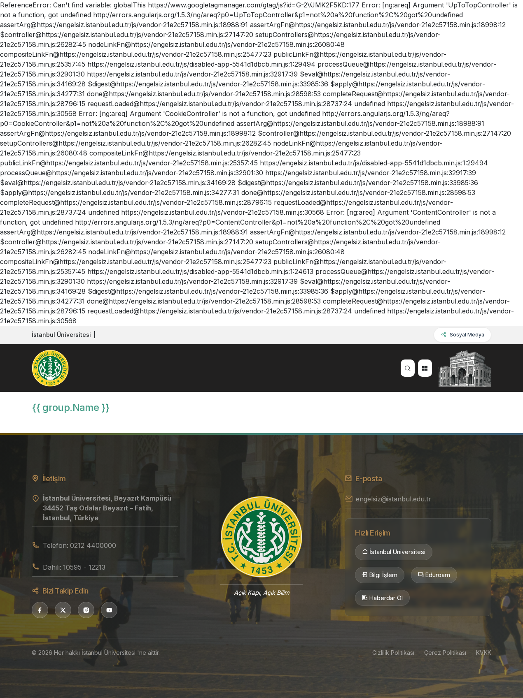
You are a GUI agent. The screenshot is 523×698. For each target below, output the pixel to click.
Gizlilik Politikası (393, 652)
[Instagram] (86, 610)
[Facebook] (40, 610)
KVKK (483, 652)
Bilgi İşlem (383, 574)
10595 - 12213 (84, 567)
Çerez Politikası (445, 652)
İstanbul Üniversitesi (397, 551)
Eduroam (437, 574)
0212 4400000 (93, 545)
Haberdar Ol (386, 597)
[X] (63, 610)
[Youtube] (109, 610)
